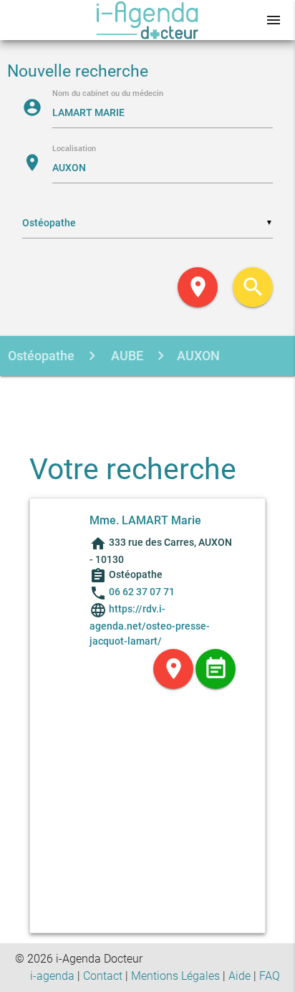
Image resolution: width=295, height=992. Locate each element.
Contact (102, 976)
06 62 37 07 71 (142, 591)
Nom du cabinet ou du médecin (107, 94)
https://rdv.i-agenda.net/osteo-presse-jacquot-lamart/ (150, 625)
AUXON (198, 355)
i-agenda (52, 976)
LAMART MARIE (85, 396)
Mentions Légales (175, 976)
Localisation (74, 149)
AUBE (125, 355)
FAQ (269, 976)
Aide (239, 976)
